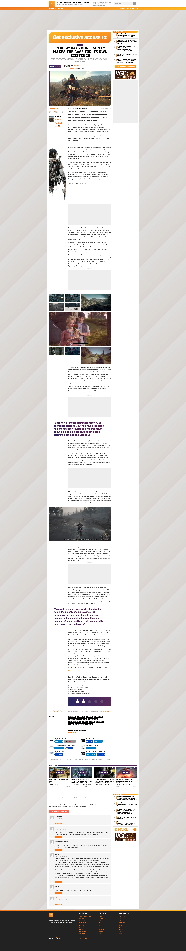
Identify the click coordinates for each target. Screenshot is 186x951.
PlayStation (60, 4)
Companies (102, 927)
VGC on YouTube (83, 938)
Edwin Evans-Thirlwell (81, 108)
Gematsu (121, 920)
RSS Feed (81, 929)
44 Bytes (58, 938)
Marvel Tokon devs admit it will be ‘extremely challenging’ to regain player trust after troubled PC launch (127, 35)
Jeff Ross (72, 66)
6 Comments (55, 108)
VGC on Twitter (83, 937)
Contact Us (82, 924)
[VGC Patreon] (127, 8)
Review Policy (82, 927)
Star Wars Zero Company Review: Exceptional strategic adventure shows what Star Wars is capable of (81, 781)
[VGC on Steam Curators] (137, 8)
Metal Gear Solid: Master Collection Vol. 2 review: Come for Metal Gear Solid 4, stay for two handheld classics (104, 781)
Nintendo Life (122, 924)
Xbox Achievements (124, 937)
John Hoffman (85, 66)
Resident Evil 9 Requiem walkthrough (102, 2)
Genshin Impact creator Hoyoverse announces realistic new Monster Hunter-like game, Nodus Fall (126, 61)
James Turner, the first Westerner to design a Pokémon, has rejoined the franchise (127, 42)
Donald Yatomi (73, 68)
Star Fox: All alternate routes (100, 3)
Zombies (90, 724)
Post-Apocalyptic (81, 724)
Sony (94, 131)
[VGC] (52, 4)
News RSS (101, 931)
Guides (86, 3)
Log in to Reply (58, 823)
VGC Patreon (82, 933)
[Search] (134, 3)
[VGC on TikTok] (135, 8)
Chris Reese (72, 716)
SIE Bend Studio (58, 119)
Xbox (66, 4)
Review (80, 45)
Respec (120, 933)
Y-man (56, 897)
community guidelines (82, 797)
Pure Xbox (121, 927)
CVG (120, 918)
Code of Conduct (83, 922)
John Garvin (76, 65)
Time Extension (123, 935)
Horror (92, 721)
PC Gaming (76, 4)
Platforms (101, 929)
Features (77, 3)
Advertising (82, 920)
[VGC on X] (130, 8)
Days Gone (71, 441)
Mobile (82, 4)
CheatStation (122, 916)
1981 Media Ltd (54, 918)
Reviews (67, 3)
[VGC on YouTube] (133, 8)
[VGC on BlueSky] (132, 8)
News (59, 3)
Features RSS (102, 933)
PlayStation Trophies (124, 925)
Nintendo (70, 4)
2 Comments (112, 787)
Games (100, 925)
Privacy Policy (82, 925)
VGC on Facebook (83, 931)
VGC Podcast (82, 935)
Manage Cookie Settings (85, 916)
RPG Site (121, 931)
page (101, 804)
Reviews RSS (102, 935)
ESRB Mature (100, 721)
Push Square (122, 929)
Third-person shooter (75, 721)
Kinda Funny (122, 922)
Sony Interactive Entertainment (58, 123)
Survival (85, 721)
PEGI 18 (71, 724)
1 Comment (67, 786)
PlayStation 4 (58, 126)
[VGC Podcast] (128, 8)
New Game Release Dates (99, 5)
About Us (81, 918)
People (100, 924)
